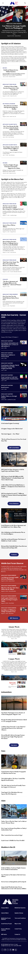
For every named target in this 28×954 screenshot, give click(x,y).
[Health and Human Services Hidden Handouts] (23, 68)
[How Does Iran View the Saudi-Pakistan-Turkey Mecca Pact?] (23, 294)
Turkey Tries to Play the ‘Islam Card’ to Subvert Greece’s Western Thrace (14, 822)
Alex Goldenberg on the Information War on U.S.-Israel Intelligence (13, 533)
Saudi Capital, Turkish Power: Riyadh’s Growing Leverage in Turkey (9, 599)
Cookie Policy (18, 928)
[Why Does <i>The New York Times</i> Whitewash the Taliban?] (23, 587)
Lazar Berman (13, 252)
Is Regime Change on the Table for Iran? (12, 428)
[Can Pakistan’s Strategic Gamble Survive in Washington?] (14, 14)
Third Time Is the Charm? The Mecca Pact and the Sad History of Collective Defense (11, 263)
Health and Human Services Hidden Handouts (10, 70)
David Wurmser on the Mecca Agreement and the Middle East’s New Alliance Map (13, 526)
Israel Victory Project (6, 923)
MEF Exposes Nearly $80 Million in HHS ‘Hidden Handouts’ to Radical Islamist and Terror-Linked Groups (12, 478)
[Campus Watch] (14, 681)
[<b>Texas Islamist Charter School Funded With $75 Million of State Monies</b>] (23, 145)
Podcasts (5, 279)
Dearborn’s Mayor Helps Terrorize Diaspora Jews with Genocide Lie (11, 88)
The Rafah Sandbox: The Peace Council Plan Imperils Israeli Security (13, 779)
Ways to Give (18, 923)
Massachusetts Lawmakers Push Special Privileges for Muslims (11, 107)
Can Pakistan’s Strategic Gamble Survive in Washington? (14, 27)
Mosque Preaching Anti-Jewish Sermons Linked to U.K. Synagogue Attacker (14, 720)
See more (14, 745)
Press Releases (14, 503)
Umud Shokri (11, 603)
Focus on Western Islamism (5, 929)
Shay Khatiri (12, 305)
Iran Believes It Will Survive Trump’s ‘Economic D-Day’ (8, 610)
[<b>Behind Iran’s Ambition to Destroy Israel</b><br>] (23, 354)
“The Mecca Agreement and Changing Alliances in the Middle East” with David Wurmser (12, 283)
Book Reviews (5, 387)
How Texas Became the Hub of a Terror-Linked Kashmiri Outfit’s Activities (11, 127)
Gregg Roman (13, 231)
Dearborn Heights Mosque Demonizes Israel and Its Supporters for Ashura (12, 166)
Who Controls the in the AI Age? (11, 835)
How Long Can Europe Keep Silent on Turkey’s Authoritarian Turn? (14, 829)
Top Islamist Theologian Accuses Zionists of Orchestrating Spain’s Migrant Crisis (13, 713)
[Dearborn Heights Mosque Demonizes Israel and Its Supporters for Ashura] (23, 163)
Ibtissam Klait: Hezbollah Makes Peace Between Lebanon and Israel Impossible (14, 547)
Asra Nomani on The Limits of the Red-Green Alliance (13, 875)
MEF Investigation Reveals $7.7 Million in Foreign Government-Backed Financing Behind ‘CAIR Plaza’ (13, 495)
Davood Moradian (12, 591)
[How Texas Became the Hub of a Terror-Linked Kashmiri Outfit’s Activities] (23, 124)
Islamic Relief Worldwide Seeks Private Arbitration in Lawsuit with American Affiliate (13, 887)
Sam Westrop (11, 137)
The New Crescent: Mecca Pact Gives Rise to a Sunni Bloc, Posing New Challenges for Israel (13, 207)
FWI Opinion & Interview (9, 103)
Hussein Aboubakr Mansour (16, 271)
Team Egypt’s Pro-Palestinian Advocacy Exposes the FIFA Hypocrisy (11, 793)
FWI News (5, 162)
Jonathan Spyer (13, 215)
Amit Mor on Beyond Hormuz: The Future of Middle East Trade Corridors (13, 540)
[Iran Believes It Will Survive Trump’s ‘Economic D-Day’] (23, 609)
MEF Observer (14, 618)
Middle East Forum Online (9, 84)
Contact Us (17, 934)
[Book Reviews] (23, 387)
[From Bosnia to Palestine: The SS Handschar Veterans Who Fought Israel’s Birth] (23, 364)
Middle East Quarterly (7, 341)
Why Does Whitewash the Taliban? (10, 588)
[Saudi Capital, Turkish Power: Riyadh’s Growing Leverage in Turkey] (23, 597)
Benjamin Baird (12, 76)
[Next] (5, 19)
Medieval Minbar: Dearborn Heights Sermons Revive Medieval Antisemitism (13, 868)
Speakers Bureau (19, 913)
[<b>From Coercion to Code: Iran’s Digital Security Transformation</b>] (23, 376)
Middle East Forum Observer (14, 23)
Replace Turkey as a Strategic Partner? (9, 397)
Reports (5, 68)
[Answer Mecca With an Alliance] (23, 223)
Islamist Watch (14, 627)
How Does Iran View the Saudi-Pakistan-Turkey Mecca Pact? (11, 297)
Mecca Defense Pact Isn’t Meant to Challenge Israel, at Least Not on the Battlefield (10, 243)
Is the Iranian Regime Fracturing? (10, 423)
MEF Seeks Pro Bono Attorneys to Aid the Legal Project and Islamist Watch (12, 470)
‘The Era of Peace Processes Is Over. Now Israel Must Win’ (13, 440)
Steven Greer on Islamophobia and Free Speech (13, 882)
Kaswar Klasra (18, 35)
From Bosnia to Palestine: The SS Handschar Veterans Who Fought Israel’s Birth (10, 366)
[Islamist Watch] (14, 647)
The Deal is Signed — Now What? (10, 434)
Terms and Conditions (20, 918)
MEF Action (4, 934)
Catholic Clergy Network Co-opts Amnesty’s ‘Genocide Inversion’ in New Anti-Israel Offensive (13, 728)
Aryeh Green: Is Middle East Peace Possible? (13, 840)
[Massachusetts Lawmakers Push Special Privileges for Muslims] (23, 103)
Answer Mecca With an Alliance (9, 226)
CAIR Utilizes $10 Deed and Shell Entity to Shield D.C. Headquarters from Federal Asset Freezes (13, 486)
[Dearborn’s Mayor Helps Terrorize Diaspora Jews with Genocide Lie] (23, 84)
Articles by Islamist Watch (10, 124)
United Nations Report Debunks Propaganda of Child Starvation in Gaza (13, 772)
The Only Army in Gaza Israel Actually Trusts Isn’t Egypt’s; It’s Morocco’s (13, 786)
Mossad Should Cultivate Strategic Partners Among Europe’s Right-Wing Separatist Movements (13, 736)
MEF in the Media (14, 447)
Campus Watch (14, 659)
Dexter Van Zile (13, 95)
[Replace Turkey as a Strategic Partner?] (23, 395)
